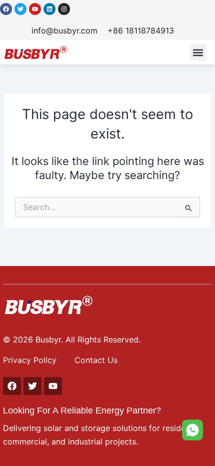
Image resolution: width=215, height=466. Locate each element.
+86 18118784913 (141, 31)
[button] (198, 52)
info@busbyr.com (65, 31)
